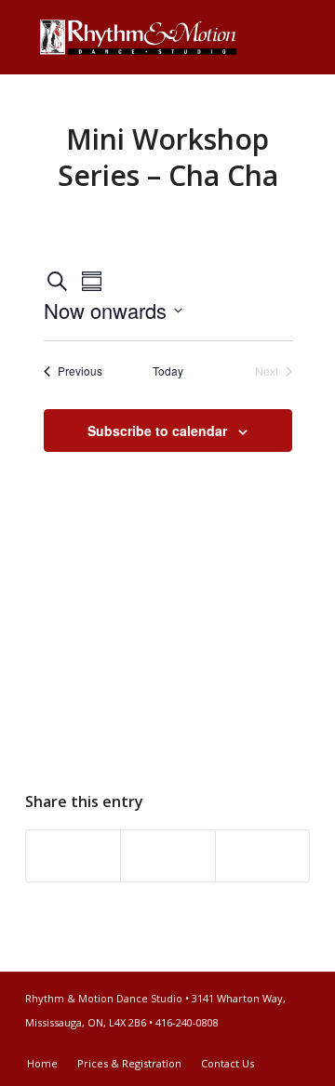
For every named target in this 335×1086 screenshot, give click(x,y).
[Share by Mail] (262, 855)
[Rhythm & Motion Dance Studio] (139, 37)
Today (168, 371)
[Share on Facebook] (73, 855)
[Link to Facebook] (268, 1044)
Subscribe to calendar (157, 430)
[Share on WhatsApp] (167, 855)
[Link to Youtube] (296, 1044)
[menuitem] (42, 1063)
